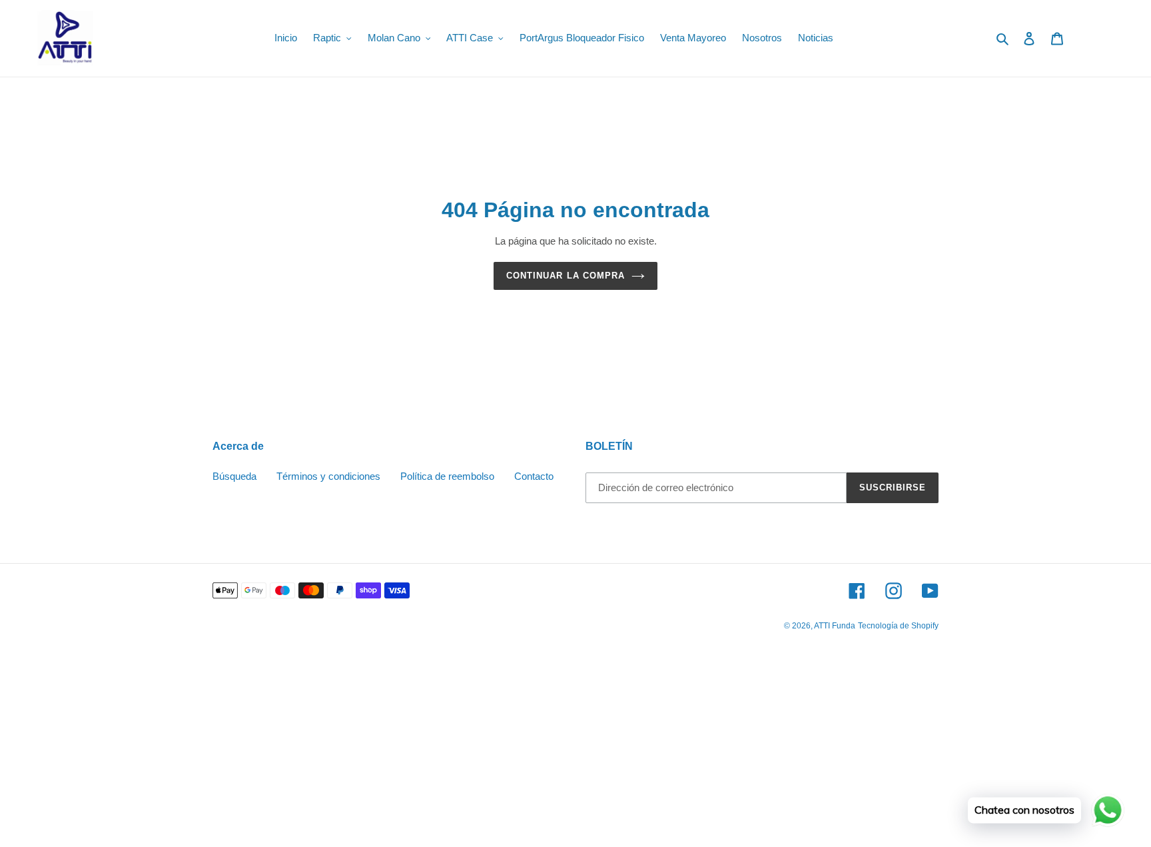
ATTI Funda (834, 625)
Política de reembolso (447, 476)
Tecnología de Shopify (898, 625)
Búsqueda (234, 476)
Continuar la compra (565, 276)
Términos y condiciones (328, 476)
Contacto (534, 476)
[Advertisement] (399, 749)
